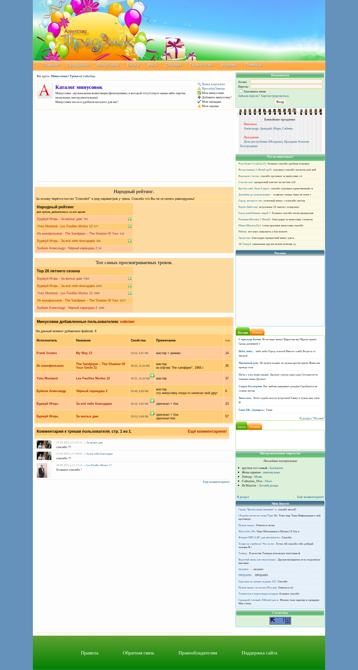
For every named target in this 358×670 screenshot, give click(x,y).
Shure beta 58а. (247, 531)
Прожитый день (248, 363)
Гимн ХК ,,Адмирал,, (252, 410)
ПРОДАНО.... (246, 575)
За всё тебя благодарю (94, 403)
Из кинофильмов (50, 365)
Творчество (201, 65)
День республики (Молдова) (263, 141)
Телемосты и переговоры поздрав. (258, 593)
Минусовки (108, 65)
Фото (152, 65)
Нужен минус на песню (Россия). (257, 587)
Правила (89, 652)
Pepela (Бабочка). (248, 206)
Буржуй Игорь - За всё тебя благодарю (66, 241)
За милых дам (87, 416)
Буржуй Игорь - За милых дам (59, 219)
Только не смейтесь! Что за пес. (256, 543)
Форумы (229, 65)
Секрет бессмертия (250, 386)
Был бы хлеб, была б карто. (254, 188)
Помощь (253, 65)
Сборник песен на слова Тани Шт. (258, 515)
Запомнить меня (254, 91)
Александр (251, 128)
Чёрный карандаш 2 (91, 391)
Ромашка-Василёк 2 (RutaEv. (255, 219)
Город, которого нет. (250, 200)
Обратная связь (138, 652)
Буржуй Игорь (47, 403)
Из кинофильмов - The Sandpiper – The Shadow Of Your (78, 233)
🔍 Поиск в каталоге (211, 84)
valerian (127, 322)
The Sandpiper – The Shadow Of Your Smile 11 (100, 365)
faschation (276, 468)
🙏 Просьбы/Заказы (211, 88)
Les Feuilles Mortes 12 (93, 378)
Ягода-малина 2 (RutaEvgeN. (255, 169)
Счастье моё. (246, 182)
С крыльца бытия (250, 339)
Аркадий (266, 128)
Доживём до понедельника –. (255, 194)
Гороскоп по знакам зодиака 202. (257, 581)
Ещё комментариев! (207, 431)
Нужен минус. (246, 525)
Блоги (133, 65)
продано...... (245, 569)
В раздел (243, 497)
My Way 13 (84, 353)
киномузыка (271, 472)
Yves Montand (47, 378)
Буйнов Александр (51, 391)
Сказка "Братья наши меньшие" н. (257, 509)
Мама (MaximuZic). (250, 225)
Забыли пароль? (249, 95)
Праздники (78, 65)
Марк (277, 128)
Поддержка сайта (259, 652)
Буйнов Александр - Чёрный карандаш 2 (67, 248)
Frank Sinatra (47, 353)
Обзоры (173, 65)
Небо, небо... (246, 351)
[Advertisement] (134, 145)
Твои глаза (245, 398)
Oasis (268, 481)
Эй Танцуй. (245, 243)
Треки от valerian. (82, 75)
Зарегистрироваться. (275, 95)
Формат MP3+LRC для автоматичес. (259, 537)
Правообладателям (198, 652)
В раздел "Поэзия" (312, 418)
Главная (50, 65)
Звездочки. (244, 237)
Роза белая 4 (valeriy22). (252, 163)
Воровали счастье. (249, 175)
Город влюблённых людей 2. (254, 212)
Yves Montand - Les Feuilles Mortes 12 (65, 226)
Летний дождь (268, 485)
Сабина (287, 128)
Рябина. (242, 231)
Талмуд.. (243, 553)
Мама (258, 476)
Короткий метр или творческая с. (257, 559)
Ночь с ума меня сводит (254, 374)
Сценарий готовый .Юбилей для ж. (258, 599)
